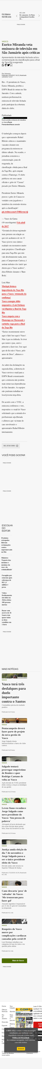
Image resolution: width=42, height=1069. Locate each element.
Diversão (5, 1022)
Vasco (5, 41)
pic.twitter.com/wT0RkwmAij (15, 211)
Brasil (4, 1036)
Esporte (4, 1025)
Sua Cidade (12, 1007)
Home (4, 1006)
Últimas (6, 15)
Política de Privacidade (20, 1038)
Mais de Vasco (18, 961)
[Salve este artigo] (11, 66)
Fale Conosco (30, 1052)
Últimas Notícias (5, 1010)
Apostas (12, 1011)
